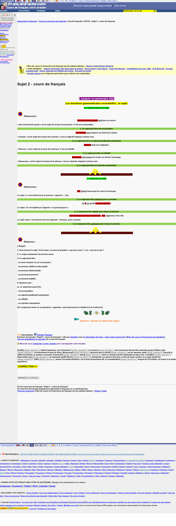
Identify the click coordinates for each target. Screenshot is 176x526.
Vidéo (78, 476)
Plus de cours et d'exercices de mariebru (145, 337)
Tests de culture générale (127, 493)
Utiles (57, 11)
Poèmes (49, 473)
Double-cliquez (34, 74)
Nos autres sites (5, 62)
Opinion (129, 470)
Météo (84, 470)
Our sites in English (77, 496)
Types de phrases (117, 69)
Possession (40, 473)
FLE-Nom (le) (158, 69)
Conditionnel (159, 460)
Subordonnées (5, 476)
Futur (24, 467)
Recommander (4, 39)
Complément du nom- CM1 (139, 69)
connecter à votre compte (44, 344)
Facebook (17, 486)
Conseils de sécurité (76, 502)
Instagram (5, 486)
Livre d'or (3, 37)
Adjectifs (42, 460)
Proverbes (89, 473)
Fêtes (29, 467)
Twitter (27, 486)
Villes (97, 476)
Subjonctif (164, 473)
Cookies (60, 505)
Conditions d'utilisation (59, 502)
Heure (87, 467)
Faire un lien (3, 42)
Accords (34, 460)
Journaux (142, 467)
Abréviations (25, 460)
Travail (63, 476)
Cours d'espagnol (66, 493)
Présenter (115, 473)
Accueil (3, 11)
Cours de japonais (144, 493)
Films (9, 467)
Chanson (108, 460)
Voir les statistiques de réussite (31, 339)
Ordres (135, 470)
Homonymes (95, 467)
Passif (170, 470)
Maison (10, 470)
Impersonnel (106, 467)
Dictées (82, 464)
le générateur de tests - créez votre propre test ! (104, 337)
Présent (108, 473)
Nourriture (112, 470)
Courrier (55, 464)
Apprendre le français (27, 21)
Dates (67, 464)
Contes (24, 464)
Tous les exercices (25, 391)
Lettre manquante (154, 467)
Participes (154, 470)
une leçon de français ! (7, 56)
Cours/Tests (23, 11)
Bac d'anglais (64, 496)
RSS (35, 486)
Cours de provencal (12, 496)
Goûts (41, 467)
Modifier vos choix (71, 505)
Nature (90, 470)
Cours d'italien (79, 493)
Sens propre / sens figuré (96, 69)
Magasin (3, 470)
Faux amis (137, 464)
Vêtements (120, 476)
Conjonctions (5, 464)
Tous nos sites (109, 445)
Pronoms (68, 473)
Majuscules (18, 470)
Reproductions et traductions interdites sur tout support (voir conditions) (123, 502)
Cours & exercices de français (52, 21)
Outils (98, 445)
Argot (79, 460)
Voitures (104, 476)
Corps (40, 464)
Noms (89, 66)
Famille (129, 464)
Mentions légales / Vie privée (44, 505)
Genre (35, 467)
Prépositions (99, 473)
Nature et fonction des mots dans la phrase (63, 69)
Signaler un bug (4, 41)
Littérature (166, 467)
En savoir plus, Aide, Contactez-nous (35, 502)
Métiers (78, 470)
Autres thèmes (106, 66)
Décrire (89, 464)
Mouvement (41, 470)
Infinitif (114, 467)
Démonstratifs (98, 464)
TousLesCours (87, 445)
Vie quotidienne (88, 476)
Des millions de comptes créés (6, 24)
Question (131, 473)
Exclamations (120, 464)
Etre (112, 464)
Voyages (111, 476)
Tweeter (40, 335)
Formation (17, 467)
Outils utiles (52, 496)
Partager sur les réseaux (47, 509)
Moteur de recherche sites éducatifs (34, 496)
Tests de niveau (34, 476)
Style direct (155, 473)
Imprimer (2, 35)
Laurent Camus (14, 502)
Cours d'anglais (32, 493)
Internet (122, 467)
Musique (50, 470)
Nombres (97, 470)
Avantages (4, 30)
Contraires (32, 464)
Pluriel (13, 473)
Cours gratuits (7, 445)
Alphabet (58, 460)
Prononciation (78, 473)
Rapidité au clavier (160, 493)
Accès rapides (4, 34)
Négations (121, 470)
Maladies (27, 470)
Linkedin (43, 486)
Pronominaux (58, 473)
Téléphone (71, 476)
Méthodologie (69, 470)
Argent (73, 460)
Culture (68, 445)
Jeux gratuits (4, 61)
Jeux (76, 445)
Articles (86, 460)
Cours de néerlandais (108, 493)
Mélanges (58, 470)
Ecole (107, 464)
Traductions (55, 476)
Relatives (139, 473)
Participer (41, 11)
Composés (149, 460)
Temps (25, 476)
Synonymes (16, 476)
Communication (119, 460)
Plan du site (3, 38)
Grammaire (49, 467)
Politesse (20, 473)
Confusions (170, 460)
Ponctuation (30, 473)
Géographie (79, 467)
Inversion (129, 467)
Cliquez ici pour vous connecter (7, 19)
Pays (7, 473)
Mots (34, 470)
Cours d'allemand (92, 493)
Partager (48, 335)
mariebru (74, 337)
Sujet (96, 66)
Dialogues (74, 464)
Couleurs (47, 464)
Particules (163, 470)
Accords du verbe (83, 71)
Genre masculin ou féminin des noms (56, 71)
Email (52, 486)
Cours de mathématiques (49, 493)
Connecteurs (16, 464)
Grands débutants (61, 467)
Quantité (124, 473)
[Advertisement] (96, 41)
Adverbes (50, 460)
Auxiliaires (100, 460)
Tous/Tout (45, 476)
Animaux (66, 460)
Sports (147, 473)
